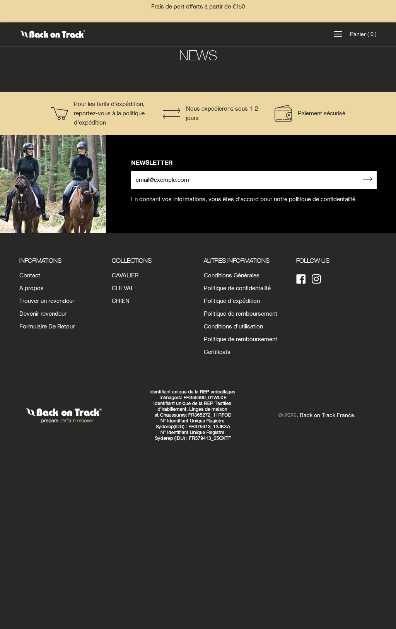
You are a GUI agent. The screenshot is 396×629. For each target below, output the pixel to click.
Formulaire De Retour (47, 326)
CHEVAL (123, 288)
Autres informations (237, 260)
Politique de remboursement (240, 313)
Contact (29, 275)
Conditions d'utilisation (233, 326)
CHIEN (121, 300)
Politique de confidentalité (237, 288)
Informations (40, 260)
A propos (31, 288)
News (198, 55)
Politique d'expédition (232, 300)
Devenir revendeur (43, 313)
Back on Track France (327, 415)
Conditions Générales (231, 275)
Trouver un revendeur (46, 300)
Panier (363, 34)
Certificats (217, 352)
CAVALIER (125, 275)
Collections (132, 260)
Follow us (312, 260)
